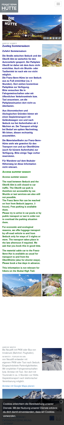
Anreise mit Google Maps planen (18, 385)
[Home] (9, 6)
